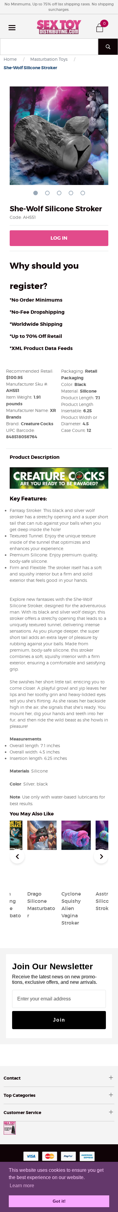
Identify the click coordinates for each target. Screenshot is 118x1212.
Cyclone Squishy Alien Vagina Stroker (71, 908)
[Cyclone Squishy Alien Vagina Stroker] (76, 879)
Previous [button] (17, 856)
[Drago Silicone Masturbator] (42, 879)
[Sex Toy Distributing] (59, 26)
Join (59, 1019)
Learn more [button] (22, 1185)
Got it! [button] (59, 1201)
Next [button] (101, 856)
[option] (76, 874)
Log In (59, 238)
